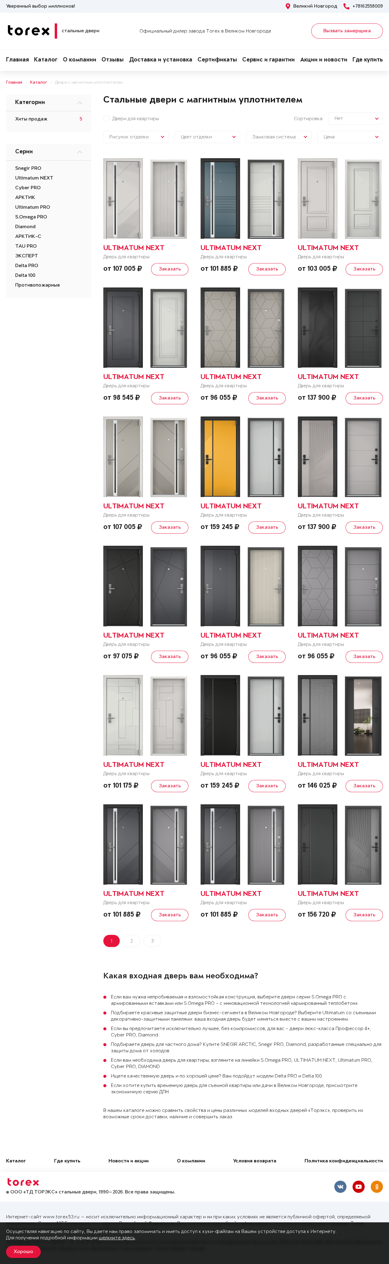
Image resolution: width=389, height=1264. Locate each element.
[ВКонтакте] (340, 1187)
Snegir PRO (28, 168)
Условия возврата (254, 1161)
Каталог (45, 60)
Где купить (368, 60)
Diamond (25, 227)
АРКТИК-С (28, 236)
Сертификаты (217, 60)
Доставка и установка (160, 60)
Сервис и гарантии (268, 60)
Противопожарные (37, 285)
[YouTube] (359, 1187)
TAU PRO (26, 246)
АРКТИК (25, 197)
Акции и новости (323, 60)
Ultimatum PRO (32, 207)
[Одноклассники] (377, 1187)
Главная (17, 60)
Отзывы (113, 60)
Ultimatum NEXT (34, 178)
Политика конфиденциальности (344, 1161)
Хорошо (23, 1252)
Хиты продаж (31, 119)
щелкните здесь (117, 1238)
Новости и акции (128, 1161)
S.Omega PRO (31, 217)
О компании (79, 60)
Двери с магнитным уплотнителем (89, 82)
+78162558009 (368, 6)
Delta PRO (26, 266)
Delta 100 (25, 275)
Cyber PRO (28, 188)
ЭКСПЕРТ (26, 256)
